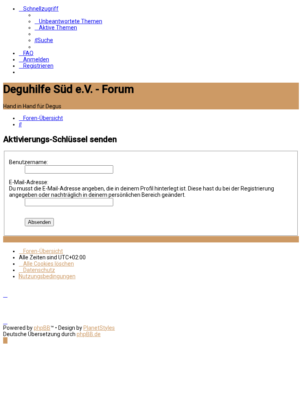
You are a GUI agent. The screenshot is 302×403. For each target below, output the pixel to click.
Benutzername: (28, 162)
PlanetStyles (99, 328)
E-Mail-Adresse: (28, 182)
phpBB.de (89, 334)
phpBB (42, 328)
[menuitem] (68, 21)
